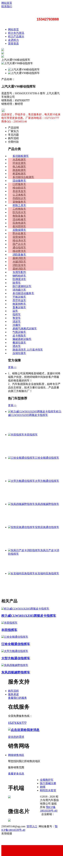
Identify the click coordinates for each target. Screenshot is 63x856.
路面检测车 (19, 170)
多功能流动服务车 (23, 293)
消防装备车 (19, 254)
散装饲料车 (19, 303)
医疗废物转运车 (22, 286)
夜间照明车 (19, 226)
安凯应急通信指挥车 (47, 527)
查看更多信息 (16, 773)
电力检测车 (19, 166)
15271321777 (17, 723)
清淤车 (17, 321)
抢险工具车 (19, 205)
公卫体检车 (19, 194)
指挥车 (17, 314)
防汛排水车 (19, 212)
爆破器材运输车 (22, 339)
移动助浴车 (19, 187)
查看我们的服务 (17, 697)
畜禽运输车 (19, 307)
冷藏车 (17, 325)
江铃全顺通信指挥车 (47, 457)
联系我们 (6, 6)
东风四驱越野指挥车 (47, 504)
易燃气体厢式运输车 (25, 328)
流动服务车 (19, 180)
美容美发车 (19, 191)
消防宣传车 (19, 265)
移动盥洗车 (19, 251)
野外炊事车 (19, 233)
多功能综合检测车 (23, 177)
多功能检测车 (21, 156)
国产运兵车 (19, 244)
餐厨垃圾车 (19, 342)
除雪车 (17, 282)
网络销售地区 (16, 755)
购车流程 (13, 690)
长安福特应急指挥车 (47, 573)
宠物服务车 (19, 201)
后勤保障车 (19, 230)
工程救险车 (19, 208)
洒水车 (17, 346)
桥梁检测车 (19, 173)
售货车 (17, 318)
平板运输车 (19, 296)
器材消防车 (19, 268)
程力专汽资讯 (16, 33)
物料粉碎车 (19, 275)
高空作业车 (19, 300)
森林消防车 (19, 258)
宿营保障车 (19, 237)
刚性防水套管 (48, 790)
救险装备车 (19, 215)
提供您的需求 (16, 736)
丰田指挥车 (31, 434)
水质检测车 (19, 159)
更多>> (12, 367)
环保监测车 (19, 163)
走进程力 (13, 40)
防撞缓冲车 (19, 279)
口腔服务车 (19, 184)
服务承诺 (13, 694)
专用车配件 (19, 272)
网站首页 (6, 3)
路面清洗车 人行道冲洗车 (28, 349)
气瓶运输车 (19, 332)
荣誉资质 (13, 43)
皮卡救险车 (19, 335)
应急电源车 (19, 222)
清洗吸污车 (19, 289)
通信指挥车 (19, 247)
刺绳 (42, 786)
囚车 (15, 310)
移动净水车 (19, 240)
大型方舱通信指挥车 (47, 480)
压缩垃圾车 (19, 353)
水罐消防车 (19, 261)
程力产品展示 (16, 36)
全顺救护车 (46, 779)
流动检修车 (19, 219)
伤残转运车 (19, 198)
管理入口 (32, 826)
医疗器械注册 (48, 783)
